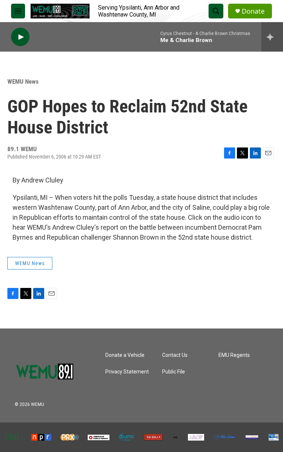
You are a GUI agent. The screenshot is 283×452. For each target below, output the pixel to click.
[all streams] (272, 37)
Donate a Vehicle (124, 355)
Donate (253, 11)
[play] (20, 37)
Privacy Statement (127, 372)
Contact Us (175, 355)
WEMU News (23, 81)
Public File (173, 372)
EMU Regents (234, 355)
